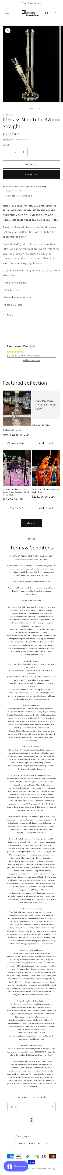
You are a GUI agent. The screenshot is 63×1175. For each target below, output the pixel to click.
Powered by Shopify (46, 1168)
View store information (19, 195)
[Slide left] (24, 108)
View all (32, 523)
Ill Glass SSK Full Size (13, 430)
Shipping (6, 139)
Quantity (7, 144)
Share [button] (10, 315)
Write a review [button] (31, 360)
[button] (7, 13)
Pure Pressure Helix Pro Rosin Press (45, 405)
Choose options (17, 443)
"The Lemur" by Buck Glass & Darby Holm (45, 490)
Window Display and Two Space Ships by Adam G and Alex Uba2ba (16, 492)
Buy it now (31, 174)
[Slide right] (39, 108)
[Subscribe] (51, 1107)
